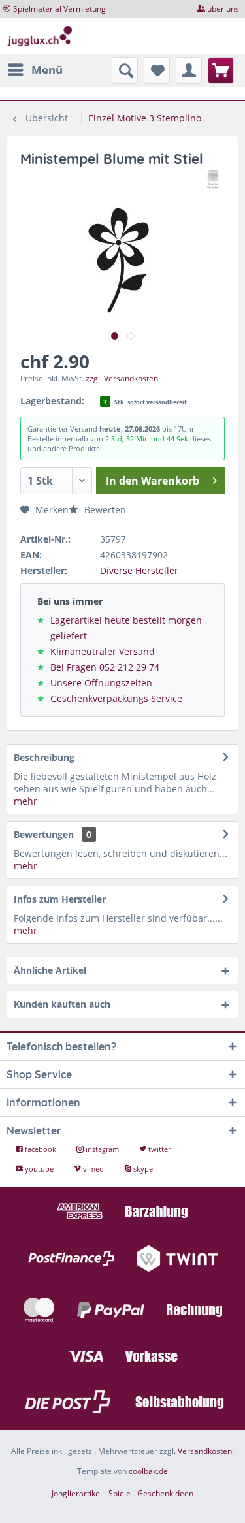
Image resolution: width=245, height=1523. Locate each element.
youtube (39, 1169)
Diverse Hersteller (139, 570)
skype (142, 1169)
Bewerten (104, 510)
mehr (25, 801)
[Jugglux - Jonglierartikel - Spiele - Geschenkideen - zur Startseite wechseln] (40, 36)
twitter (158, 1149)
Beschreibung (44, 757)
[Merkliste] (157, 70)
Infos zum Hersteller (60, 899)
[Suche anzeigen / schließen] (125, 70)
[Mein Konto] (189, 70)
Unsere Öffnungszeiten (101, 683)
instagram (102, 1149)
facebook (40, 1149)
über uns (223, 8)
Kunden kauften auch (62, 1004)
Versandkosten (205, 1450)
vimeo (93, 1169)
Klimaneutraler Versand (102, 651)
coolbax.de (148, 1471)
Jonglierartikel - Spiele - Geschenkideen (122, 1493)
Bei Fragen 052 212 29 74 (104, 667)
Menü (47, 69)
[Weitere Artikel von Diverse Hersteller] (213, 179)
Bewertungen (44, 834)
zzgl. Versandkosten (122, 378)
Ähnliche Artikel (50, 970)
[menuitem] (34, 70)
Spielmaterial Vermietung (59, 8)
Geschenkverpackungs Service (116, 698)
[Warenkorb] (221, 70)
